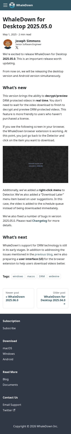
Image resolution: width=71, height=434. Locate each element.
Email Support (12, 405)
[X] (17, 47)
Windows (9, 354)
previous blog (44, 254)
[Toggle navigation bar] (5, 5)
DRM (42, 276)
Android (8, 359)
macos (31, 276)
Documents (10, 385)
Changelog (39, 221)
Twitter (7, 410)
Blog (6, 379)
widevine (54, 276)
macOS (7, 348)
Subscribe (9, 328)
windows (18, 276)
